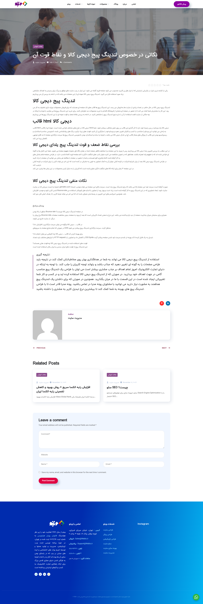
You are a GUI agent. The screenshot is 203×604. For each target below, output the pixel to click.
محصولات (103, 4)
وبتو (68, 4)
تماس (134, 4)
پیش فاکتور (181, 4)
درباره (125, 4)
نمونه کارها (91, 4)
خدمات (77, 4)
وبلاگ (116, 4)
